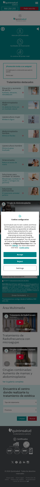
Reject (20, 261)
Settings (20, 268)
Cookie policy (24, 247)
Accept (20, 254)
